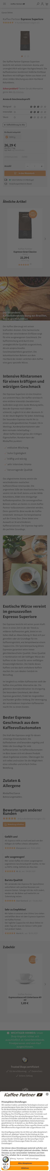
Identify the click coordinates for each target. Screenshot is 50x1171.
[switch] (5, 1167)
